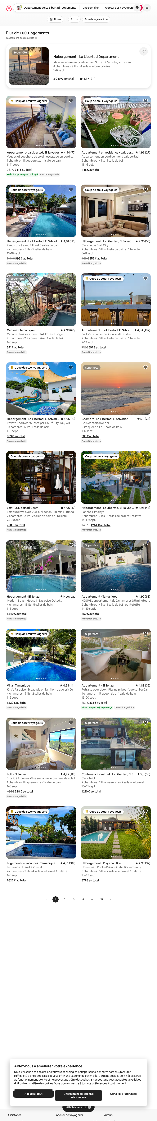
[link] (47, 899)
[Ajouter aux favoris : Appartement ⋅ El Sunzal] (145, 634)
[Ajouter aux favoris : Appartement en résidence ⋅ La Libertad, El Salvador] (145, 101)
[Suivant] (110, 899)
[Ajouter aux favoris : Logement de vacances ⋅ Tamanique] (71, 811)
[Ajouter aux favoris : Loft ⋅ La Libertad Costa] (71, 456)
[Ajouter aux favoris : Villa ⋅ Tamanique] (71, 634)
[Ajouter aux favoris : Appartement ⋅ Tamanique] (145, 545)
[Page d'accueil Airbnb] (9, 7)
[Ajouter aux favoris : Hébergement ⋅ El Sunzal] (71, 545)
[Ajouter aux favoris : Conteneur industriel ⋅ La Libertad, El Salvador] (145, 722)
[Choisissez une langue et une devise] (137, 7)
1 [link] (55, 899)
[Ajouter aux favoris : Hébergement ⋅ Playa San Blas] (145, 811)
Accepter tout (34, 1094)
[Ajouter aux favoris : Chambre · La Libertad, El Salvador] (145, 367)
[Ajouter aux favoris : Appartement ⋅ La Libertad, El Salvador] (71, 101)
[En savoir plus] (36, 38)
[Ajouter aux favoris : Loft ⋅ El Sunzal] (71, 722)
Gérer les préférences (123, 1094)
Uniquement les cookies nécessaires (79, 1095)
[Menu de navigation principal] (147, 7)
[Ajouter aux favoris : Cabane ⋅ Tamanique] (71, 278)
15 (101, 899)
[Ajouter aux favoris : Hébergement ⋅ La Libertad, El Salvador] (71, 189)
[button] (63, 78)
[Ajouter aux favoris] (143, 51)
